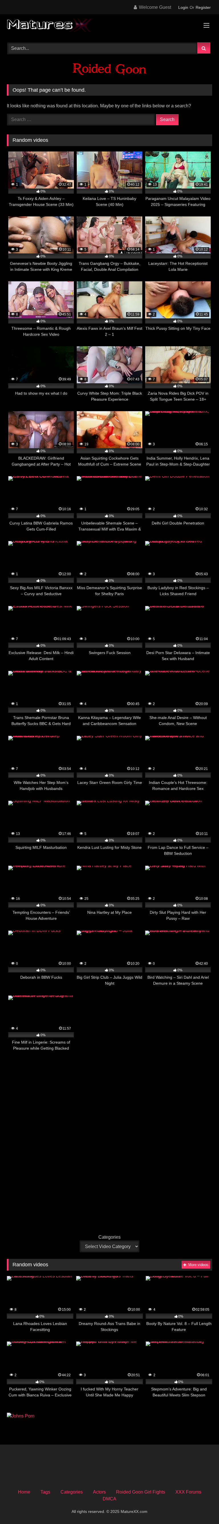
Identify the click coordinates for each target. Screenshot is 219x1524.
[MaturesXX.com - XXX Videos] (109, 26)
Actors (99, 1492)
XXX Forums (188, 1492)
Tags (45, 1492)
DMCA (109, 1498)
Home (24, 1492)
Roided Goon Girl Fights (140, 1492)
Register (203, 7)
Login (183, 7)
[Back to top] (201, 1507)
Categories (109, 1237)
